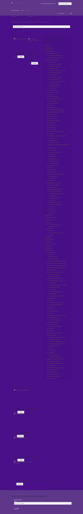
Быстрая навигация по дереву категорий (48, 3)
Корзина (16, 508)
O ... (26, 10)
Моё (22, 10)
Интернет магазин (15, 10)
